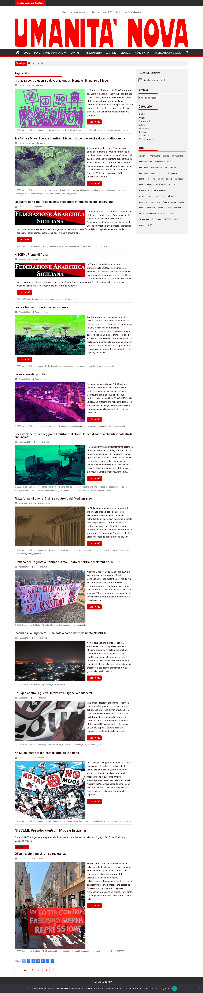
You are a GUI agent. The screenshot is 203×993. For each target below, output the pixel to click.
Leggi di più (94, 122)
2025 (19, 550)
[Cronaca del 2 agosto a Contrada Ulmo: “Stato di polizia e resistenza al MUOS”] (50, 571)
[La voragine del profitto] (50, 384)
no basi (114, 130)
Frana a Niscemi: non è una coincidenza (41, 307)
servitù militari (20, 554)
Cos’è (27, 52)
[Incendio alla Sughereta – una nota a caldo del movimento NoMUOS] (50, 643)
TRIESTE (120, 951)
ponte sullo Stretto (63, 299)
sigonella (103, 246)
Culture (142, 125)
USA (109, 246)
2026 (19, 130)
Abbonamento (94, 52)
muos (100, 130)
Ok (174, 988)
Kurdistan (179, 179)
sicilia (129, 130)
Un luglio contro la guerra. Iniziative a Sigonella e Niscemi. (54, 693)
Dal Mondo (144, 128)
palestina (171, 196)
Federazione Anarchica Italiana (152, 173)
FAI (166, 167)
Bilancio (125, 52)
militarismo (144, 190)
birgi (47, 246)
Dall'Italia (33, 130)
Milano (172, 185)
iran (78, 246)
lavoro (142, 185)
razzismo (143, 202)
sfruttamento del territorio (59, 194)
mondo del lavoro (159, 190)
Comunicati (27, 246)
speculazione (83, 490)
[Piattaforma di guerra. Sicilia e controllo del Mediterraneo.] (50, 508)
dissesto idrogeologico (103, 190)
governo (26, 490)
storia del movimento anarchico (160, 213)
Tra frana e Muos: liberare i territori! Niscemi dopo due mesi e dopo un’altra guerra (70, 138)
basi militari (70, 130)
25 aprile (48, 951)
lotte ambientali (97, 821)
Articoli (25, 130)
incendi (48, 685)
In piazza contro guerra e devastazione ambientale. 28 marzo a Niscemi (63, 80)
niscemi (107, 130)
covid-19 (171, 162)
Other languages (146, 139)
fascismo (73, 951)
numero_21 (42, 745)
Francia (142, 179)
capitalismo (160, 162)
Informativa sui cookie (168, 52)
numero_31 (42, 550)
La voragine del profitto (30, 374)
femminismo (173, 173)
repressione (155, 202)
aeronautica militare (60, 550)
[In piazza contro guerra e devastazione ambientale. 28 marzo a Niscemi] (50, 90)
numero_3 (52, 487)
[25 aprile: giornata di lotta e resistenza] (50, 863)
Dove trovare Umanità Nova (50, 52)
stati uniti (177, 208)
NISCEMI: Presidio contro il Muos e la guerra (50, 830)
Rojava (166, 202)
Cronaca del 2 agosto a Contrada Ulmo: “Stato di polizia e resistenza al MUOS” (68, 562)
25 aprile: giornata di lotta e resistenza (40, 853)
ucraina (142, 225)
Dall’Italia (143, 132)
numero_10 (52, 190)
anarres (166, 156)
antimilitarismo (58, 130)
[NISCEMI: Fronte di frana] (50, 264)
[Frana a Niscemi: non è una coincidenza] (50, 317)
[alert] (162, 80)
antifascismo (58, 951)
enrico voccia (156, 167)
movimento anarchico (148, 196)
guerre (96, 550)
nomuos (88, 366)
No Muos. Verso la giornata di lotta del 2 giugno (47, 753)
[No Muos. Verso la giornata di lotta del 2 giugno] (50, 762)
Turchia (177, 219)
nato (120, 550)
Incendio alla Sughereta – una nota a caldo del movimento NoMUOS (60, 633)
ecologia (18, 490)
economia (143, 167)
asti (66, 951)
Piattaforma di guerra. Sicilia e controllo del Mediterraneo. (54, 498)
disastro (89, 190)
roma (173, 202)
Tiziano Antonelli (146, 219)
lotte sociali (161, 185)
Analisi (142, 114)
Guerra (117, 190)
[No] (199, 988)
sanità (141, 208)
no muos (122, 130)
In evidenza (42, 190)
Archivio (111, 52)
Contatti (76, 52)
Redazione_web (40, 85)
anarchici (143, 156)
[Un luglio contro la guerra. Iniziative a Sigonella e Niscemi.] (50, 702)
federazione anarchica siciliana (63, 246)
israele (84, 246)
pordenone (89, 951)
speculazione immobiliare (100, 490)
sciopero (151, 208)
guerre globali (105, 550)
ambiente (65, 487)
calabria (73, 487)
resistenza (99, 951)
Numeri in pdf (142, 52)
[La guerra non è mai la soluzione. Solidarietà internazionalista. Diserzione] (50, 211)
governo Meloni (36, 490)
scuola (160, 208)
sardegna (66, 490)
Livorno (81, 951)
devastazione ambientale (86, 130)
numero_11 (42, 130)
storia (141, 213)
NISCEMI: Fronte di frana (31, 254)
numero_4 (42, 366)
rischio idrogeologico (39, 194)
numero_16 (42, 821)
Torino (113, 951)
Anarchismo (155, 156)
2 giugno (55, 821)
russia (181, 202)
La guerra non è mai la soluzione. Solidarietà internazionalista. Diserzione (64, 202)
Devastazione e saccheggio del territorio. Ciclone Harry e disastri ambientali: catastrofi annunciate (73, 435)
